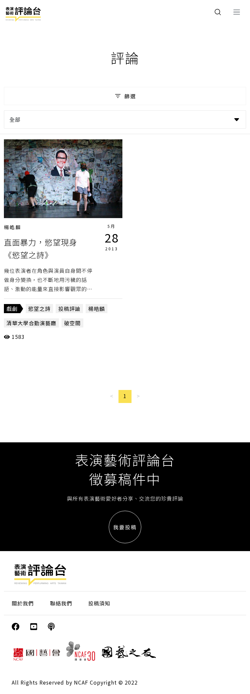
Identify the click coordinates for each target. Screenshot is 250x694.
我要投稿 (125, 527)
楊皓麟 (12, 227)
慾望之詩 (39, 308)
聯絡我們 (61, 603)
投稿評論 (69, 308)
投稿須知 (99, 603)
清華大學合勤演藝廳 (31, 323)
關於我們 (23, 603)
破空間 (72, 323)
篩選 (130, 96)
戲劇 (12, 308)
